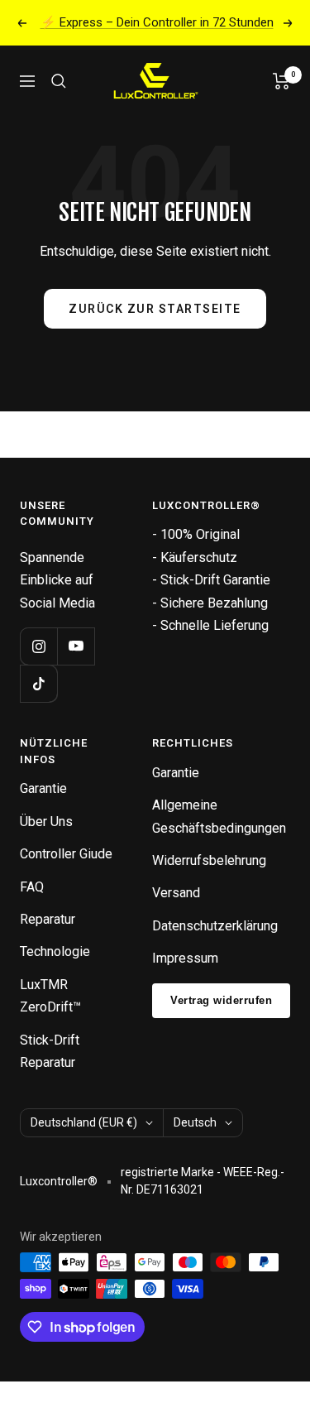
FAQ (32, 887)
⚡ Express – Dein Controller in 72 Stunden (157, 22)
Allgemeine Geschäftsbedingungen (219, 816)
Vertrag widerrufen (221, 1000)
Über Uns (46, 821)
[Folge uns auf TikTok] (38, 683)
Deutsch (195, 1122)
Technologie (55, 951)
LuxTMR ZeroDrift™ (50, 996)
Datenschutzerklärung (215, 926)
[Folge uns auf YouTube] (75, 646)
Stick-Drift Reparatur (49, 1051)
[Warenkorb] (281, 81)
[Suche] (58, 81)
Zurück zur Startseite (155, 308)
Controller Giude (66, 854)
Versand (176, 893)
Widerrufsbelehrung (209, 860)
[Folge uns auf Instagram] (38, 646)
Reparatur (47, 919)
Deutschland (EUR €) (84, 1122)
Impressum (185, 958)
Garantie (43, 788)
